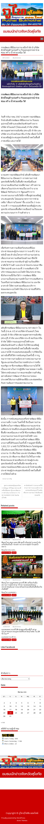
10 (10, 706)
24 (10, 713)
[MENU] (41, 38)
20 (28, 709)
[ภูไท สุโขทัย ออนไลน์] (3, 38)
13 (28, 706)
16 (4, 709)
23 (4, 713)
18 (16, 709)
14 (34, 706)
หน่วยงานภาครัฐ (7, 479)
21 (34, 709)
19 (22, 709)
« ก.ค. (3, 722)
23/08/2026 (6, 540)
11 (16, 706)
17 (10, 709)
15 (40, 706)
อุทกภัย (14, 552)
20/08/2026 (6, 627)
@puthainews (17, 58)
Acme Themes (22, 820)
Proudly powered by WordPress (13, 818)
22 (40, 709)
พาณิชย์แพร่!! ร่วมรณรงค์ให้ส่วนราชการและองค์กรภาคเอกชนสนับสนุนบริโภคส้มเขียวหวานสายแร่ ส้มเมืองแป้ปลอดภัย (32, 490)
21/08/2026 (6, 580)
